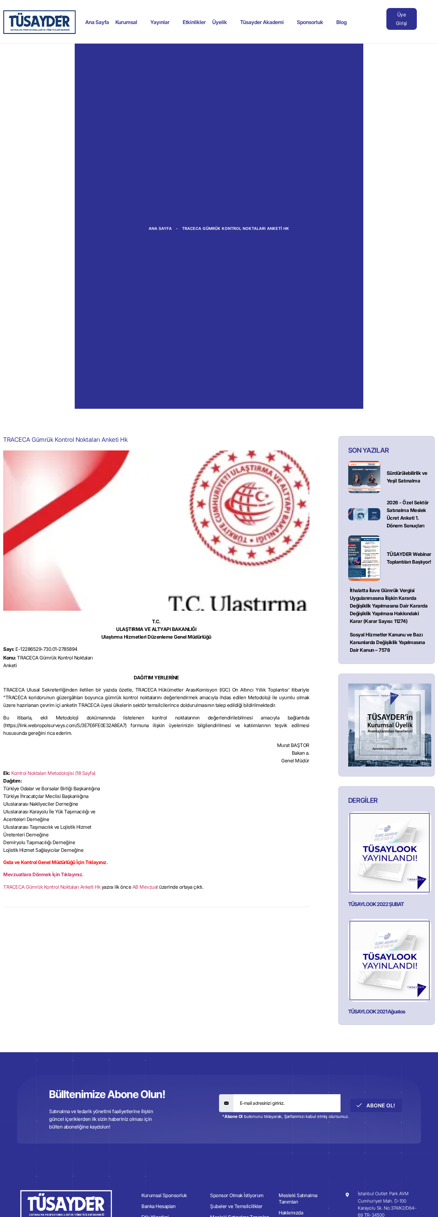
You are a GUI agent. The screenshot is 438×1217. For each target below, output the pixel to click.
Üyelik (219, 22)
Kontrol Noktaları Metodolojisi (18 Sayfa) (53, 773)
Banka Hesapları (158, 1206)
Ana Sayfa (97, 22)
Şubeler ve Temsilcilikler (236, 1206)
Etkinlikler (194, 22)
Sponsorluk (310, 22)
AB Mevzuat (145, 887)
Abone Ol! (380, 1105)
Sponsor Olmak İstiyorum (237, 1195)
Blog (341, 22)
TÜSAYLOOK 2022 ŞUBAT (376, 904)
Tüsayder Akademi (262, 22)
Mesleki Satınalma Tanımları (298, 1198)
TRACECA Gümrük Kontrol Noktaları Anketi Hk (51, 887)
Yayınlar (160, 22)
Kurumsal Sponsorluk (164, 1195)
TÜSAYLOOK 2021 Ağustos (376, 1011)
